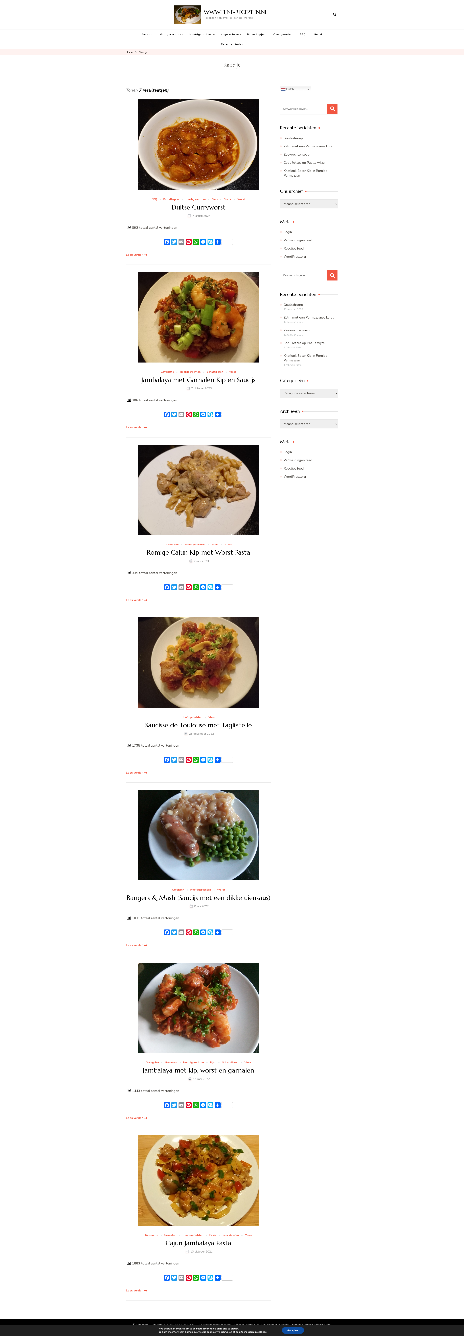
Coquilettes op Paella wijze (304, 162)
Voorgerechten (170, 34)
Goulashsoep (293, 138)
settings (262, 1332)
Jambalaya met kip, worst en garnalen (198, 1070)
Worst (241, 199)
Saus (215, 199)
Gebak (318, 34)
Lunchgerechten (195, 199)
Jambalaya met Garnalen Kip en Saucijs (198, 380)
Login (288, 232)
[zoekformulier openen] (334, 14)
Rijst (213, 1062)
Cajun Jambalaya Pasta (198, 1243)
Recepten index (232, 44)
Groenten (178, 890)
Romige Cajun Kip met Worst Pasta (198, 552)
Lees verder (134, 255)
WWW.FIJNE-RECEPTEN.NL (235, 12)
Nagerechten (230, 34)
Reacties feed (294, 248)
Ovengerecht (282, 34)
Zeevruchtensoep (297, 154)
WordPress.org (295, 256)
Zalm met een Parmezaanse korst (309, 146)
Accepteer (293, 1330)
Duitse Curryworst (198, 207)
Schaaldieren (215, 372)
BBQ (303, 34)
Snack (227, 199)
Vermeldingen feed (298, 240)
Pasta (215, 544)
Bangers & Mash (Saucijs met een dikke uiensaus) (198, 898)
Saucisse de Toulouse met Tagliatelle (198, 725)
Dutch (289, 89)
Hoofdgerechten (201, 34)
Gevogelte (167, 372)
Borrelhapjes (256, 34)
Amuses (146, 34)
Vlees (232, 372)
